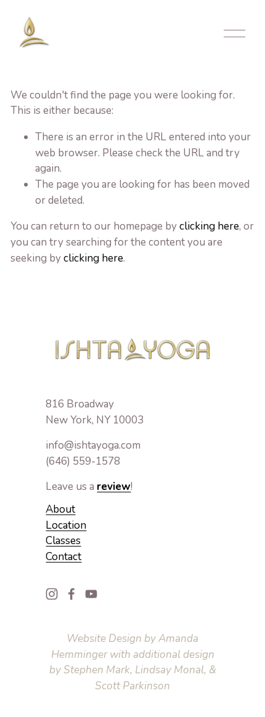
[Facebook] (71, 594)
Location (66, 525)
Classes (63, 541)
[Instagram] (52, 594)
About (60, 509)
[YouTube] (91, 594)
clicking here (209, 226)
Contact (63, 557)
